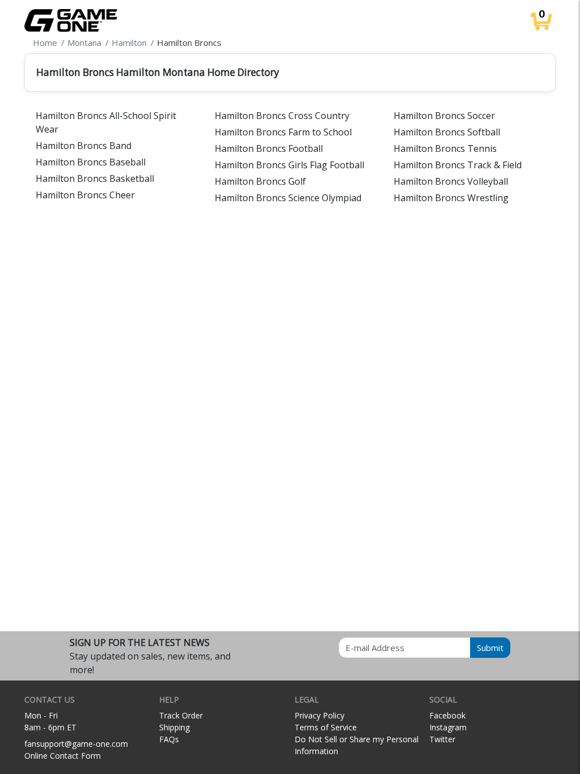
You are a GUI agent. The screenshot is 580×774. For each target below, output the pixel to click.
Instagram (448, 727)
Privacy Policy (319, 715)
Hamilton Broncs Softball (447, 132)
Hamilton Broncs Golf (260, 181)
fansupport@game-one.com (76, 743)
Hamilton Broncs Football (269, 148)
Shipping (174, 727)
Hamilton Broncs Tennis (445, 148)
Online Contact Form (62, 755)
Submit (490, 647)
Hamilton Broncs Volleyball (451, 181)
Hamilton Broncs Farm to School (283, 132)
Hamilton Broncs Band (83, 145)
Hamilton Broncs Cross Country (282, 115)
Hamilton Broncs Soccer (444, 115)
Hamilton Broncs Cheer (85, 195)
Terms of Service (326, 727)
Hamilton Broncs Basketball (95, 178)
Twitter (442, 739)
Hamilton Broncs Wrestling (451, 198)
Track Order (181, 715)
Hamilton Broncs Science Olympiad (288, 198)
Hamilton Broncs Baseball (91, 162)
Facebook (447, 715)
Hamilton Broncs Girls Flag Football (289, 165)
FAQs (169, 739)
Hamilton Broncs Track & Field (458, 165)
